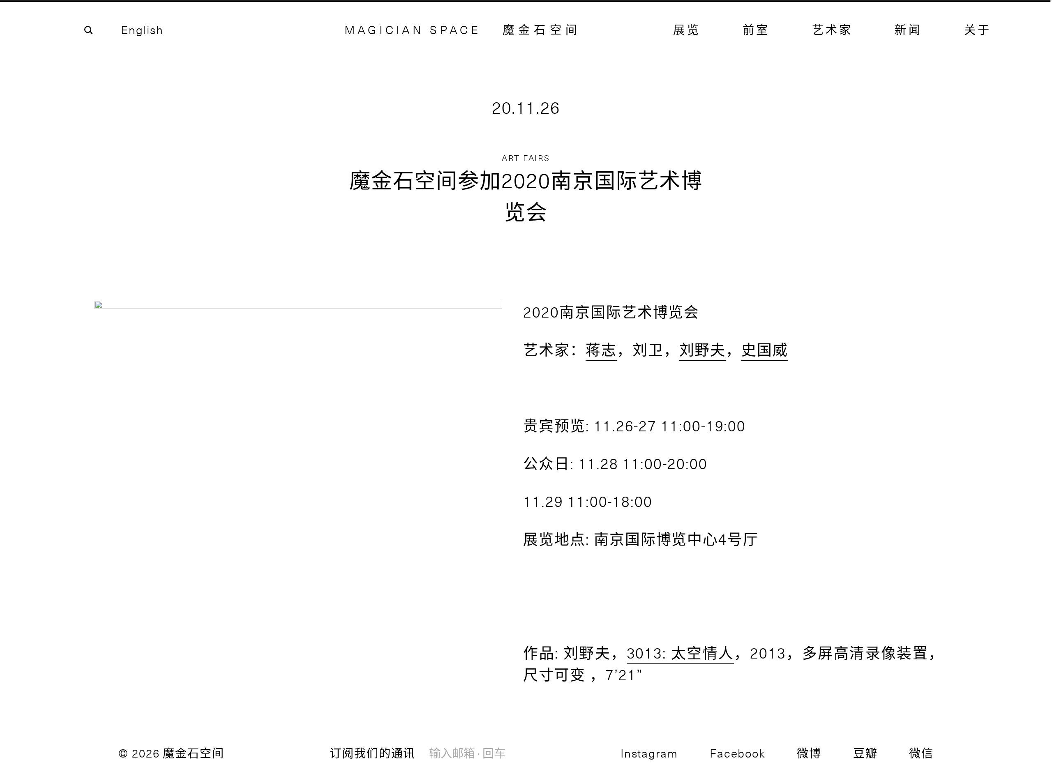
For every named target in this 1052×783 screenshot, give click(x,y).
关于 (977, 29)
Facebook (737, 753)
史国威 (764, 349)
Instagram (649, 753)
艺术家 (832, 29)
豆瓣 (865, 753)
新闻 (908, 29)
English (142, 29)
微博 (809, 753)
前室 (756, 29)
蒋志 (601, 349)
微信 (921, 753)
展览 (686, 29)
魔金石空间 (542, 29)
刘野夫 (702, 349)
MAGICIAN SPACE (412, 29)
